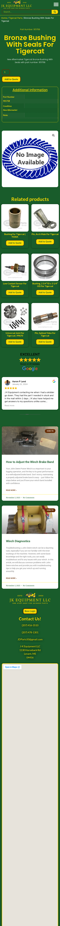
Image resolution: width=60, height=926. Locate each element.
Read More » (11, 490)
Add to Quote (11, 79)
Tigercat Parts (15, 18)
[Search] (55, 12)
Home (4, 18)
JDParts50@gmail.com (30, 639)
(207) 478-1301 (30, 632)
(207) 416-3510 (30, 625)
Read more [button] (9, 405)
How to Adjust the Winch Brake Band (30, 462)
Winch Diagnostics (18, 541)
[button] (56, 4)
